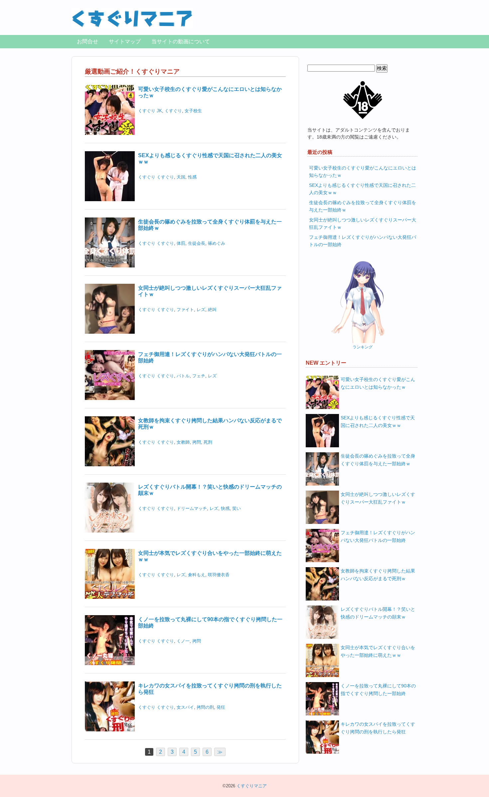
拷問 (196, 442)
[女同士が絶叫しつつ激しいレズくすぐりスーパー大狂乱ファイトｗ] (110, 288)
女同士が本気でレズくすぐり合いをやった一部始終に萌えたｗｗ (378, 651)
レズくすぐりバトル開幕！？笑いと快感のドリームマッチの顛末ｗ (378, 612)
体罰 (181, 243)
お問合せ (87, 41)
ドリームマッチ (192, 508)
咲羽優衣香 (219, 574)
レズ (201, 309)
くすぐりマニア (252, 785)
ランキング (363, 347)
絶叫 (212, 309)
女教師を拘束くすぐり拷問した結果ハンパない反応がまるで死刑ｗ (378, 574)
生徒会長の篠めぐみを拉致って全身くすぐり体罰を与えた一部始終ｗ (378, 459)
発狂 (221, 707)
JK (159, 110)
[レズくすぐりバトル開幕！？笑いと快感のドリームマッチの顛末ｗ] (110, 487)
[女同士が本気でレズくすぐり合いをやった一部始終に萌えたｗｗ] (110, 553)
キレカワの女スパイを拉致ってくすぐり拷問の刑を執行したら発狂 (378, 727)
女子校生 (193, 110)
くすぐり (146, 110)
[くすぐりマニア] (132, 16)
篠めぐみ (216, 243)
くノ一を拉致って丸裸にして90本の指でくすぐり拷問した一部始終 (378, 689)
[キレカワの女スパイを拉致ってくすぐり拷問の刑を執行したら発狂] (110, 685)
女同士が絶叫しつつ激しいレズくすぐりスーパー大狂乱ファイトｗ (378, 498)
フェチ (198, 375)
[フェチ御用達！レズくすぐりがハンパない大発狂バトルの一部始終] (110, 354)
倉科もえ (196, 574)
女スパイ (185, 707)
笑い (236, 508)
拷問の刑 (205, 707)
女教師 (183, 442)
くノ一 (183, 640)
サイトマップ (125, 41)
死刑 (208, 442)
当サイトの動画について (180, 41)
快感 (225, 508)
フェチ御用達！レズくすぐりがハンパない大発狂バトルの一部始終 (378, 536)
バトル (183, 375)
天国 (181, 177)
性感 (192, 177)
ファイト (185, 309)
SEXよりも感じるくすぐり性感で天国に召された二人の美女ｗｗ (378, 421)
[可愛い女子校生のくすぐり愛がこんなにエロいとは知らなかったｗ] (110, 89)
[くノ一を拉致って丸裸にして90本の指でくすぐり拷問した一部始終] (110, 619)
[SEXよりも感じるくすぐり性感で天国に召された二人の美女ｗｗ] (110, 155)
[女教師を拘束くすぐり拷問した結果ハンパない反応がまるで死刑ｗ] (110, 420)
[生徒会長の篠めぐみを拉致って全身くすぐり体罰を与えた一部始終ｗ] (110, 221)
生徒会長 (196, 243)
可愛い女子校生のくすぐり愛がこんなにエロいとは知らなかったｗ (378, 383)
